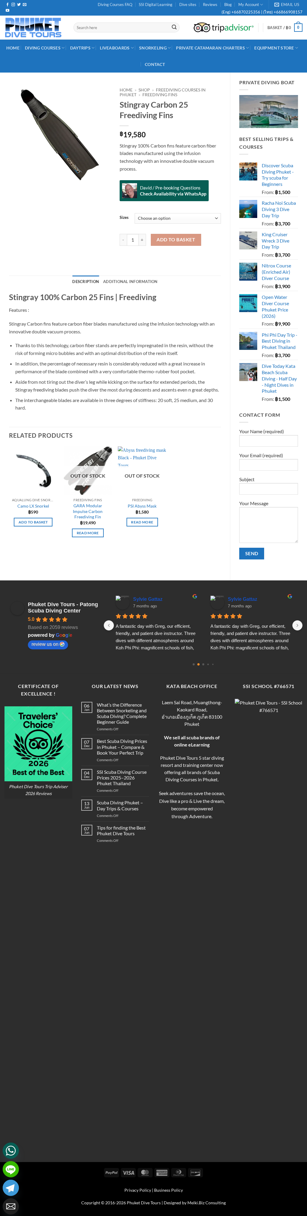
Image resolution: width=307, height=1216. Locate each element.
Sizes (124, 218)
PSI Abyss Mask (142, 505)
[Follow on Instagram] (13, 5)
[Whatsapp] (11, 1151)
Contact (155, 64)
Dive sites (187, 4)
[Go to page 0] (193, 664)
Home (126, 90)
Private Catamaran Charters (210, 47)
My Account (248, 4)
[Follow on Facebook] (7, 5)
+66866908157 (288, 12)
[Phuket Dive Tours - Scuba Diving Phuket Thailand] (34, 28)
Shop (144, 90)
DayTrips (80, 47)
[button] (285, 27)
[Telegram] (11, 1188)
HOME (12, 47)
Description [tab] (85, 281)
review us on (44, 644)
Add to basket (175, 239)
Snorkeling (153, 47)
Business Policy (168, 1190)
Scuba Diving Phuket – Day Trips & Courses (120, 805)
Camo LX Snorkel (33, 505)
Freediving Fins (159, 94)
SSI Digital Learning (155, 4)
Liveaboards (115, 47)
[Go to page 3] (208, 664)
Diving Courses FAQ (115, 4)
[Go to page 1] (198, 664)
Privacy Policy (137, 1190)
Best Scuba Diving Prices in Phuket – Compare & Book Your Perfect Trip (122, 746)
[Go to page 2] (203, 664)
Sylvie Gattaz (147, 599)
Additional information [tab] (130, 281)
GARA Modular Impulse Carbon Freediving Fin (88, 511)
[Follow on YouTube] (7, 11)
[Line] (11, 1169)
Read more (88, 533)
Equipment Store (274, 47)
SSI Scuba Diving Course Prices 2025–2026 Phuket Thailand (122, 777)
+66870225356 (246, 12)
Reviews (210, 4)
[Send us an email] (24, 5)
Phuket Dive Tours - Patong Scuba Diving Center (63, 607)
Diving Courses (43, 47)
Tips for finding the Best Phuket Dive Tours (121, 830)
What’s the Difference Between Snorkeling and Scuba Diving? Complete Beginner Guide (122, 713)
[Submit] (174, 27)
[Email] (11, 1206)
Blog (228, 4)
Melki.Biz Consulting (206, 1202)
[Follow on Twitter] (19, 5)
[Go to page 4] (212, 664)
